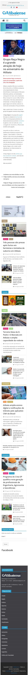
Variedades (10, 401)
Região (11, 328)
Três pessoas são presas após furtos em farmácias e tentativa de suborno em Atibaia (14, 246)
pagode (21, 115)
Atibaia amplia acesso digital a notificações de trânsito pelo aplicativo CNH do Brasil (13, 409)
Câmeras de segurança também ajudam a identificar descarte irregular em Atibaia (19, 268)
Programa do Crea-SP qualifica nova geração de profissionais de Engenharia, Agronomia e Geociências (13, 482)
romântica (21, 121)
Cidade (3, 596)
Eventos (11, 55)
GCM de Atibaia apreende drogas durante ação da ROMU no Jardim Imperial (17, 281)
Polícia (11, 239)
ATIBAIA (14, 197)
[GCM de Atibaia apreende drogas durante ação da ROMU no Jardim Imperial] (7, 282)
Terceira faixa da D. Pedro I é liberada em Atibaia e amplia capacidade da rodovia (13, 336)
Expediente (5, 645)
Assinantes (4, 632)
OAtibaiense (17, 75)
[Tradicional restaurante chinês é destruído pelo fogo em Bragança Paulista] (7, 361)
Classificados (5, 622)
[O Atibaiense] (3, 20)
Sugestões (4, 652)
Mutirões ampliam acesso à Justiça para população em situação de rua (13, 446)
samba (20, 123)
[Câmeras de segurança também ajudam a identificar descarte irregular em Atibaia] (7, 269)
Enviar (5, 544)
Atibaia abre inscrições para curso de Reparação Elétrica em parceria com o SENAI (19, 519)
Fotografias (5, 638)
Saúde (3, 615)
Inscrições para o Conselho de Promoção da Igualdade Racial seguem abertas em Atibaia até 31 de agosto (19, 435)
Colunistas (4, 642)
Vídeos (3, 635)
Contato (4, 648)
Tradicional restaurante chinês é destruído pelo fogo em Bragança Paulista (18, 360)
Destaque (6, 55)
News (5, 401)
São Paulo (17, 117)
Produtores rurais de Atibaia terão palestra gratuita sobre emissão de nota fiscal (19, 507)
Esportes (4, 605)
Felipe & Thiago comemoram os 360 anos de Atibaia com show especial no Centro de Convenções (13, 185)
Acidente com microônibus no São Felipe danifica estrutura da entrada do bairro (14, 177)
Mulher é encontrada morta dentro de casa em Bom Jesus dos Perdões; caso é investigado (18, 372)
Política (4, 602)
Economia (12, 473)
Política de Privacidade (8, 655)
